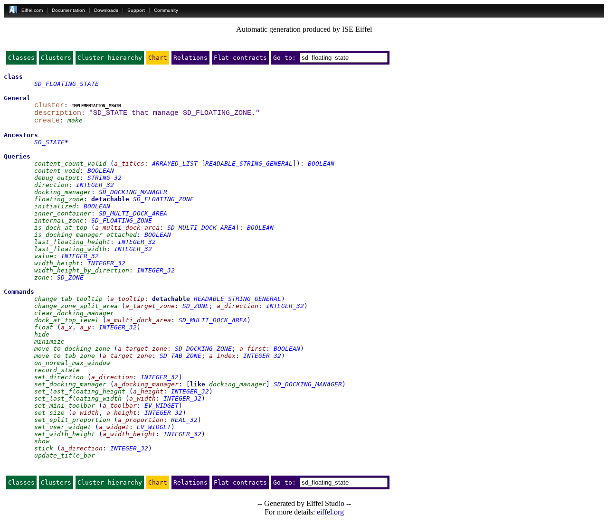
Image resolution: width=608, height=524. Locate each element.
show (41, 441)
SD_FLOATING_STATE (66, 83)
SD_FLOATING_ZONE (163, 199)
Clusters (56, 57)
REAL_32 (184, 419)
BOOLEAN (321, 163)
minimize (49, 341)
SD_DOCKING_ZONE (203, 348)
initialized (55, 206)
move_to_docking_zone (72, 348)
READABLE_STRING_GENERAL (249, 163)
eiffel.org (330, 512)
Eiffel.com (32, 10)
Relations (190, 57)
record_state (57, 370)
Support (136, 10)
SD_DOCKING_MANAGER (133, 192)
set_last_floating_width (78, 398)
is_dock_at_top (60, 227)
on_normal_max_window (72, 362)
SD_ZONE (70, 277)
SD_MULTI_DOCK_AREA (133, 213)
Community (166, 10)
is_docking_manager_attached (85, 234)
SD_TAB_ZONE (180, 355)
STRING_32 (104, 177)
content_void (57, 170)
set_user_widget (62, 426)
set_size (49, 412)
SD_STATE (49, 142)
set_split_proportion (72, 419)
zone (41, 277)
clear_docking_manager (74, 313)
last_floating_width (70, 249)
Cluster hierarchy (109, 57)
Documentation (68, 10)
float (43, 327)
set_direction (59, 377)
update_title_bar (64, 455)
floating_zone (59, 199)
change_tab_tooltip (68, 298)
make (75, 120)
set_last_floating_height (79, 391)
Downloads (106, 10)
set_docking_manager (70, 384)
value (43, 256)
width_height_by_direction (81, 270)
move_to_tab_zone (64, 355)
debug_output (57, 177)
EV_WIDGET (161, 405)
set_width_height (64, 434)
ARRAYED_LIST (175, 163)
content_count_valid (70, 163)
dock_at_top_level (66, 320)
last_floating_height (72, 241)
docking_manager (62, 192)
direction (51, 184)
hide (41, 334)
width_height (57, 263)
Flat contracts (240, 57)
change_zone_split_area (76, 305)
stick (43, 448)
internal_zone (59, 220)
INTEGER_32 (95, 184)
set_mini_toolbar (64, 405)
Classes (21, 57)
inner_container (62, 213)
